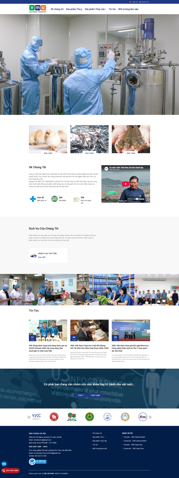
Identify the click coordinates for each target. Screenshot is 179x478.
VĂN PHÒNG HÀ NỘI (37, 433)
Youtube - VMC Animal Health (134, 437)
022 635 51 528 (40, 456)
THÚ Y (80, 395)
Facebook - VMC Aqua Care (134, 449)
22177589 (52, 443)
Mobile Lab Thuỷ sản (47, 253)
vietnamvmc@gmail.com (42, 440)
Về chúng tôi (57, 9)
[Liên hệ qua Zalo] (4, 464)
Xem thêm (48, 153)
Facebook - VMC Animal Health (135, 441)
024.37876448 (42, 443)
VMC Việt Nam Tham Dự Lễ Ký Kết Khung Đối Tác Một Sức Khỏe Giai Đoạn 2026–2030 (48, 346)
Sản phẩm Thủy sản (95, 9)
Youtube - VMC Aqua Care (133, 445)
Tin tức (112, 9)
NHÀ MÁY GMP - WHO (38, 447)
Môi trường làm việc (128, 9)
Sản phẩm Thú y (74, 9)
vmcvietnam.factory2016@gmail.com (47, 453)
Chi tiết (42, 257)
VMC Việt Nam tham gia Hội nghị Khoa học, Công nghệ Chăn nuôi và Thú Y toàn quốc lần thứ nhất (89, 348)
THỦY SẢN (95, 395)
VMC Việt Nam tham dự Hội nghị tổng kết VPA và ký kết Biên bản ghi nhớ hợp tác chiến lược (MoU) (130, 348)
